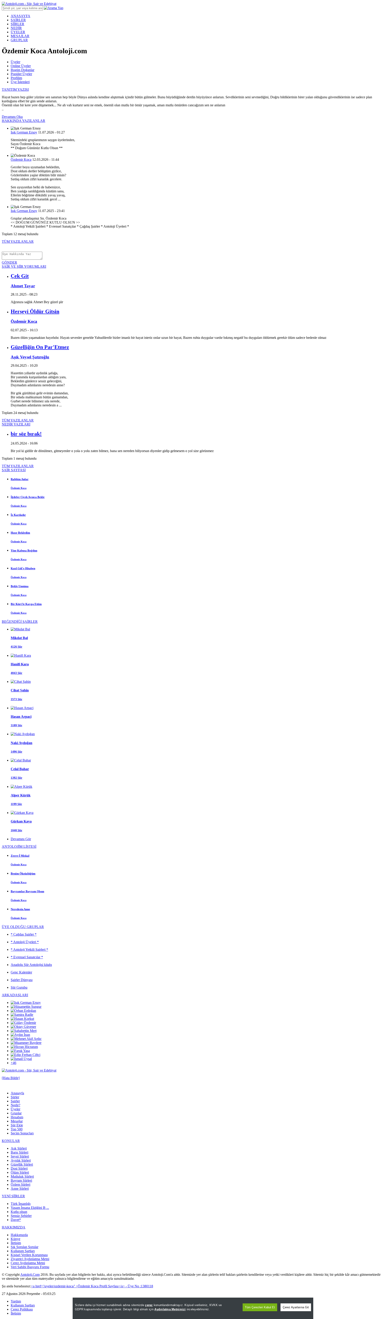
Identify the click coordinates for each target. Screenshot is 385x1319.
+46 (13, 1063)
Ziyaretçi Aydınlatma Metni (30, 1259)
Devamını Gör (21, 839)
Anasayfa (17, 1093)
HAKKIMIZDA (13, 1227)
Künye (15, 1239)
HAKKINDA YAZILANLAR (23, 121)
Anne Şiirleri (20, 1188)
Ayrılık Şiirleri (21, 1160)
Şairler (15, 1101)
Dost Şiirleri (19, 1168)
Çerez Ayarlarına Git (296, 1307)
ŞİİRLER (17, 24)
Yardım (16, 1301)
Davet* (16, 1220)
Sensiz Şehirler (21, 1216)
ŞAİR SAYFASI (14, 470)
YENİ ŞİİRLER (13, 1196)
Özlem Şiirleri (20, 1184)
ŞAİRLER (18, 20)
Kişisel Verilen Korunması (29, 1255)
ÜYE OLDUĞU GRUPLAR (23, 927)
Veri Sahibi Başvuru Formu (30, 1267)
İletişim (16, 1243)
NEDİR (16, 28)
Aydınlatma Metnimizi (170, 1309)
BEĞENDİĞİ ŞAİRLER (20, 621)
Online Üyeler (21, 66)
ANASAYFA (20, 16)
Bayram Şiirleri (21, 1180)
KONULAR (11, 1141)
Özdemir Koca (21, 159)
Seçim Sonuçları (22, 1133)
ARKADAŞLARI (15, 995)
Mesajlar (17, 1121)
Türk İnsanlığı (21, 1204)
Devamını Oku (12, 117)
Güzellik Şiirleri (22, 1164)
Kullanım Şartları (23, 1251)
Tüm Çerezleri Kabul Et (260, 1307)
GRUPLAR (19, 40)
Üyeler (15, 62)
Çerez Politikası (22, 1309)
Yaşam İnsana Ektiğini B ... (30, 1208)
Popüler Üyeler (21, 74)
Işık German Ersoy (24, 132)
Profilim (16, 78)
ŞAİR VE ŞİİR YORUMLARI (24, 266)
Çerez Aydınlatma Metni (28, 1263)
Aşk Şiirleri (19, 1148)
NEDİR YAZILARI (16, 424)
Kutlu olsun (19, 1212)
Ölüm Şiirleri (20, 1172)
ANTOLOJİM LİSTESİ (19, 846)
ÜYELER (18, 32)
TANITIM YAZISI (15, 89)
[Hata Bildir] (11, 1078)
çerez (149, 1305)
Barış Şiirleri (19, 1152)
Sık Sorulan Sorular (24, 1247)
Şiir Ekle (17, 1125)
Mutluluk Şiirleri (22, 1176)
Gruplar (16, 1113)
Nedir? (15, 1105)
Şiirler (15, 1097)
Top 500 (17, 1129)
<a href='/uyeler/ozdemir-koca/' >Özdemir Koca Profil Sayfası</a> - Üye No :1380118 (92, 1286)
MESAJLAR (20, 36)
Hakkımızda (19, 1235)
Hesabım (17, 1117)
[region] (193, 1308)
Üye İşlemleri (20, 82)
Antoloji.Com (30, 1274)
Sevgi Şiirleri (20, 1156)
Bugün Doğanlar (22, 70)
